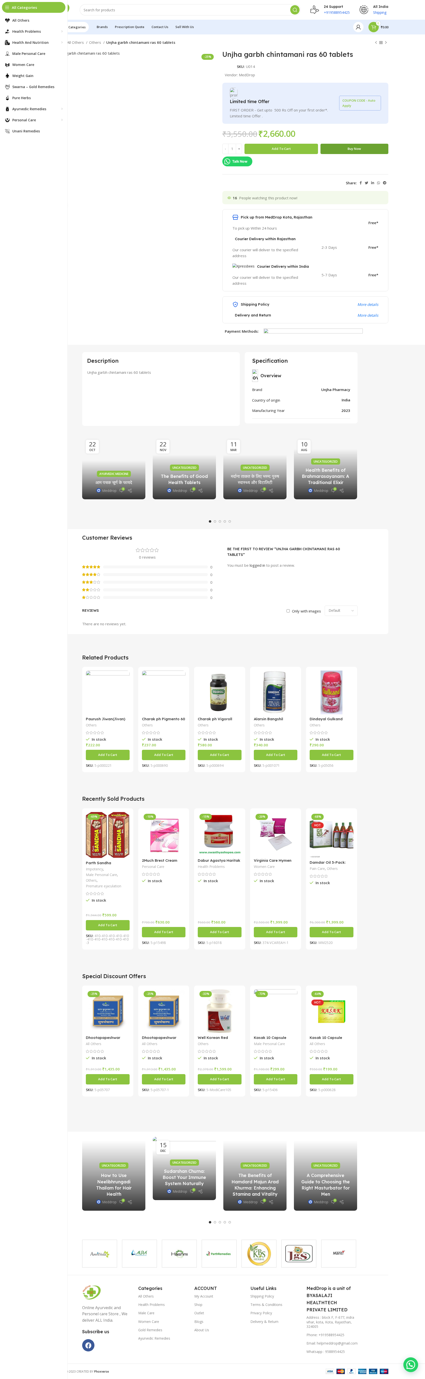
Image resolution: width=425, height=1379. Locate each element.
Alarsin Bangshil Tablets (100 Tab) (270, 721)
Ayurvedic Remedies (154, 1338)
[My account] (358, 27)
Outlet (199, 1313)
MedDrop (247, 74)
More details (367, 304)
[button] (210, 521)
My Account (203, 1296)
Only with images (306, 611)
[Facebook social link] (360, 183)
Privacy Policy (261, 1313)
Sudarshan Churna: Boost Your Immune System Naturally (184, 1177)
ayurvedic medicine (113, 474)
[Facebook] (88, 1345)
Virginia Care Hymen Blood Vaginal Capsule (274, 862)
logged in (257, 565)
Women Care (264, 866)
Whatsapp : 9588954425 (325, 1351)
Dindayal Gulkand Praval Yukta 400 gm (329, 721)
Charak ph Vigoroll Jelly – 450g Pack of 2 (218, 721)
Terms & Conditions (266, 1304)
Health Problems (211, 866)
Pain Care (317, 868)
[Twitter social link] (366, 183)
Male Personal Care (101, 874)
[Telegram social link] (384, 183)
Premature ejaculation (103, 886)
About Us (201, 1330)
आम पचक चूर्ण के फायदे (113, 482)
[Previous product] (376, 42)
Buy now (354, 148)
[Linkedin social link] (373, 183)
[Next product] (385, 42)
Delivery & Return (264, 1321)
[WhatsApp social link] (378, 183)
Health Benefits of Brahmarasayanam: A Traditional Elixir (325, 476)
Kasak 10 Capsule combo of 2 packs (270, 1039)
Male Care (146, 1313)
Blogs (198, 1321)
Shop (198, 1304)
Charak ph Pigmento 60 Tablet (163, 721)
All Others (76, 42)
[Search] (295, 10)
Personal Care (153, 866)
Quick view (126, 678)
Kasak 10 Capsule (326, 1037)
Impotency (94, 869)
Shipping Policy (262, 1296)
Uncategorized (184, 468)
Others (95, 42)
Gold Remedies (150, 1330)
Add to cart (281, 148)
